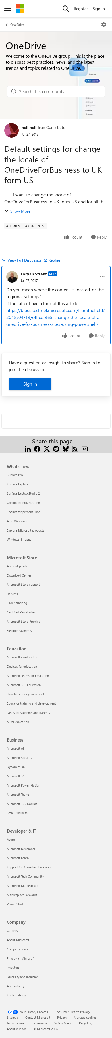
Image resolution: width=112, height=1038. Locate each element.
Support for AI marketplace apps (29, 867)
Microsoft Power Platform (24, 785)
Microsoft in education (22, 657)
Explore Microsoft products (25, 530)
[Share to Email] (85, 448)
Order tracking (17, 603)
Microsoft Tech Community (25, 876)
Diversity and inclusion (22, 977)
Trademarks (39, 1023)
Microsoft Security (19, 757)
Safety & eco (63, 1023)
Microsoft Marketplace (22, 885)
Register (81, 8)
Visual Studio (16, 904)
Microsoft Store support (23, 584)
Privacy (62, 1017)
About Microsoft (18, 940)
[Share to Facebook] (37, 448)
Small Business (17, 813)
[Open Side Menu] (7, 8)
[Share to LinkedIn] (28, 448)
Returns (12, 594)
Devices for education (22, 666)
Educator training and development (31, 703)
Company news (17, 949)
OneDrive (17, 24)
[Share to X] (47, 448)
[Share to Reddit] (56, 448)
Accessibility (15, 986)
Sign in (30, 384)
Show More (20, 211)
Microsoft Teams (18, 794)
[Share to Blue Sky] (66, 448)
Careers (12, 930)
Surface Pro (15, 475)
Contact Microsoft (37, 1017)
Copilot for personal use (23, 512)
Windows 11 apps (19, 539)
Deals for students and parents (28, 712)
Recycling (85, 1023)
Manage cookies (85, 1017)
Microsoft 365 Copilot (22, 804)
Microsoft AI (15, 748)
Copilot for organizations (24, 502)
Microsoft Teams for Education (28, 675)
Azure (11, 839)
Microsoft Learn (18, 858)
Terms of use (15, 1023)
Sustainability (16, 995)
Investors (13, 967)
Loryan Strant (34, 274)
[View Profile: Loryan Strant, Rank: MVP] (12, 277)
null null (29, 127)
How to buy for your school (25, 694)
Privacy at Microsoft (20, 958)
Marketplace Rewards (22, 895)
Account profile (17, 566)
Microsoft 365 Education (24, 685)
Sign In (99, 8)
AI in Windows (17, 521)
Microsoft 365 (16, 776)
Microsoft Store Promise (23, 621)
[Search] (65, 8)
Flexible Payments (19, 630)
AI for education (18, 722)
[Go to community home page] (20, 8)
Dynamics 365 (16, 767)
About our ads (16, 1029)
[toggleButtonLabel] (104, 24)
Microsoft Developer (21, 848)
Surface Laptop (17, 484)
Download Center (19, 575)
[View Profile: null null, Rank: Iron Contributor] (11, 130)
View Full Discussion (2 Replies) (34, 260)
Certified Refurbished (21, 612)
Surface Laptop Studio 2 (23, 493)
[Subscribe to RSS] (75, 448)
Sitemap (12, 1017)
